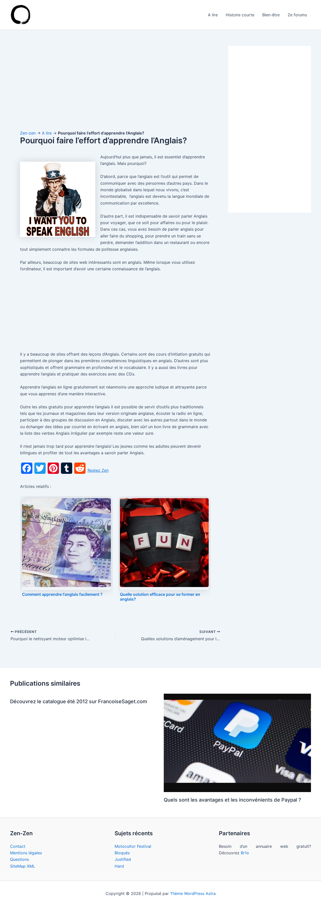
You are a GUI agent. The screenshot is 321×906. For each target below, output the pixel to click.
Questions (19, 859)
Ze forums (297, 14)
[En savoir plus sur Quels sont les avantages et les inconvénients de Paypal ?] (237, 742)
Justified (123, 859)
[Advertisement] (115, 83)
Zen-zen (28, 133)
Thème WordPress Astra (193, 893)
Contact (17, 846)
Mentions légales (26, 852)
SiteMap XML (22, 866)
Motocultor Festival (133, 846)
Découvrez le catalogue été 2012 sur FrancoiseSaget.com (78, 701)
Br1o (245, 852)
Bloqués (122, 852)
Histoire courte (240, 14)
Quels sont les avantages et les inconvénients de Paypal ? (232, 800)
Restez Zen (98, 470)
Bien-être (271, 14)
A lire (213, 14)
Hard (119, 866)
